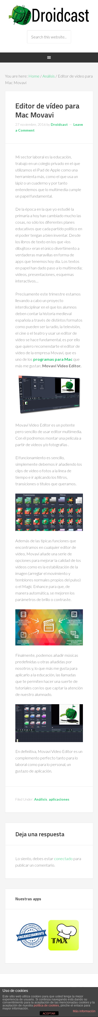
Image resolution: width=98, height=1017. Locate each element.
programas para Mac (52, 359)
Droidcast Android (49, 15)
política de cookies (46, 1005)
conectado (63, 858)
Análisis (48, 76)
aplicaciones (59, 799)
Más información (84, 1011)
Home (33, 76)
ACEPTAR (49, 1013)
